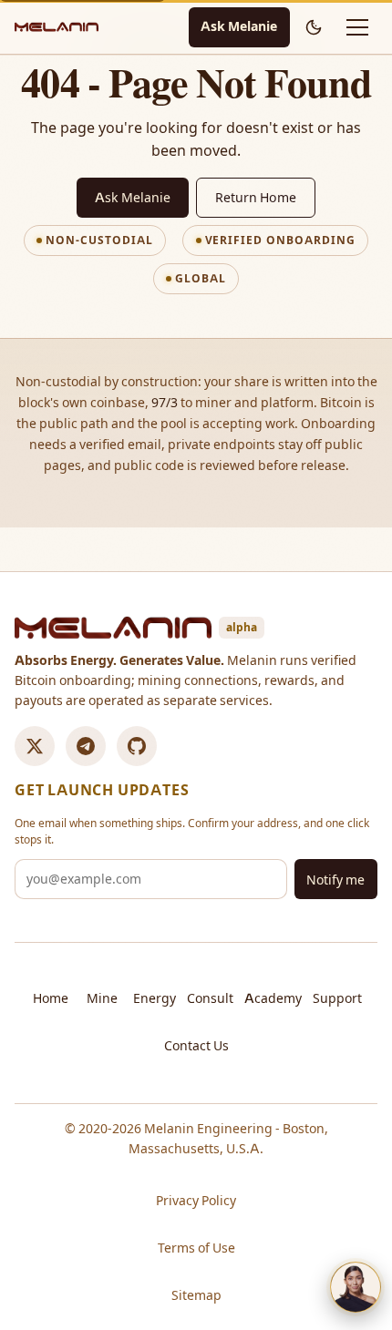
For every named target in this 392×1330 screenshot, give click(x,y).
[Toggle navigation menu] (357, 27)
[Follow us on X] (35, 746)
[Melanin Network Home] (56, 27)
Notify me (335, 880)
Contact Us (196, 1046)
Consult (210, 998)
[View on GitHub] (137, 746)
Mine (102, 998)
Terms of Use (196, 1248)
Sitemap (196, 1295)
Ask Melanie (239, 26)
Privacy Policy (196, 1200)
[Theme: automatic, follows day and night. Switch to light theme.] (314, 27)
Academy (273, 998)
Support (337, 998)
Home (50, 998)
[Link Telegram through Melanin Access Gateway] (86, 746)
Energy (154, 998)
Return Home (255, 197)
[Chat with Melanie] (355, 1287)
